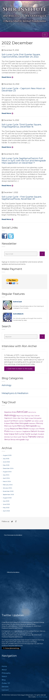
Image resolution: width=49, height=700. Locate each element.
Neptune (14, 429)
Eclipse (31, 418)
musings (7, 429)
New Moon (23, 428)
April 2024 (6, 478)
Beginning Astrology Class (25, 415)
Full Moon (13, 421)
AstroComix (32, 412)
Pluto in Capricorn (16, 431)
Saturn (34, 431)
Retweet (14, 628)
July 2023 (6, 501)
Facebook (5, 628)
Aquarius (7, 412)
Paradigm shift (34, 429)
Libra (36, 421)
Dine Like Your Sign (20, 418)
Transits (32, 436)
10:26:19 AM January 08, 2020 (28, 635)
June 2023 (6, 504)
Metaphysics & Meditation (15, 393)
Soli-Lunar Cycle (22, 434)
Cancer (37, 415)
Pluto (7, 431)
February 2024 (8, 485)
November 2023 (8, 491)
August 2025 (7, 455)
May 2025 (6, 465)
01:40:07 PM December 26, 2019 (29, 643)
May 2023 (6, 507)
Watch (4, 676)
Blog (3, 680)
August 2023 (7, 498)
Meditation (32, 423)
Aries (14, 412)
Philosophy (6, 673)
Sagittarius (26, 431)
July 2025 (6, 458)
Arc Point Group (41, 697)
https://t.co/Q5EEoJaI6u (9, 635)
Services (5, 687)
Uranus (40, 437)
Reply (10, 628)
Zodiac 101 (6, 683)
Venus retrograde (17, 440)
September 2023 (8, 494)
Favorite (20, 628)
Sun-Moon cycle (15, 437)
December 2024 (8, 468)
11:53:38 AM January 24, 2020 (28, 626)
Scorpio (41, 431)
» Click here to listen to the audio (19, 369)
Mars (12, 423)
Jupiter (27, 421)
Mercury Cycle (10, 426)
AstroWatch (18, 314)
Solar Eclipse (9, 434)
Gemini (21, 421)
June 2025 (6, 462)
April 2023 (6, 511)
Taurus (24, 437)
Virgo (27, 439)
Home (4, 666)
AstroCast (17, 302)
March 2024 (7, 481)
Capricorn (8, 418)
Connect (5, 690)
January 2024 (7, 488)
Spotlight (34, 434)
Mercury (39, 423)
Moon (39, 426)
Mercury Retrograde (27, 426)
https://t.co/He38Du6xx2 (10, 643)
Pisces (41, 429)
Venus (7, 439)
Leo (33, 421)
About (4, 670)
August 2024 (7, 471)
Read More (6, 77)
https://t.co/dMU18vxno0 (10, 626)
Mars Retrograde (22, 423)
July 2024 (6, 475)
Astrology (6, 385)
